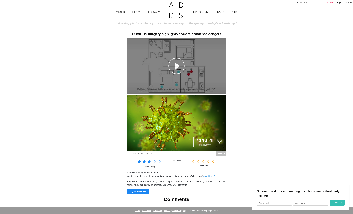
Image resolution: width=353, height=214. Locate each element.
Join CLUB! (209, 176)
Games (220, 12)
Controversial (201, 12)
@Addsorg (157, 210)
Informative (154, 12)
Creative (136, 12)
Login (339, 3)
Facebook (146, 210)
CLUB (330, 3)
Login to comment (138, 191)
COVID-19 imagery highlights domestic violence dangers (176, 34)
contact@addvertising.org (175, 210)
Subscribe (337, 203)
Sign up (348, 3)
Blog (234, 12)
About (137, 210)
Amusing (120, 12)
